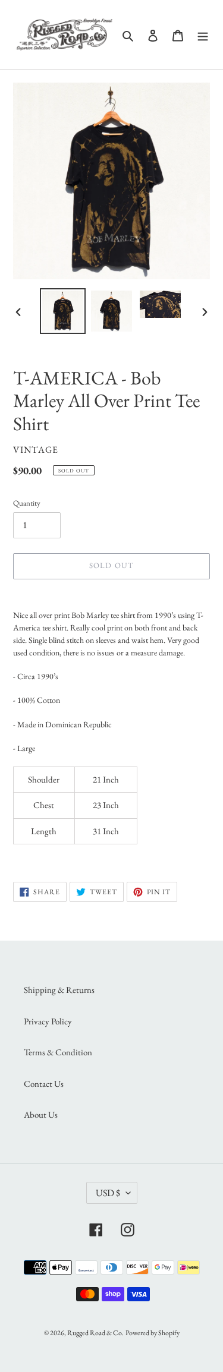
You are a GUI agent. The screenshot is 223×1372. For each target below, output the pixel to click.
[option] (63, 311)
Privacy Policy (48, 1021)
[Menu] (202, 35)
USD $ (108, 1193)
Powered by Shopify (152, 1333)
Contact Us (44, 1083)
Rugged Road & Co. (95, 1333)
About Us (41, 1114)
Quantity (26, 503)
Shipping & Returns (59, 989)
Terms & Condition (58, 1052)
